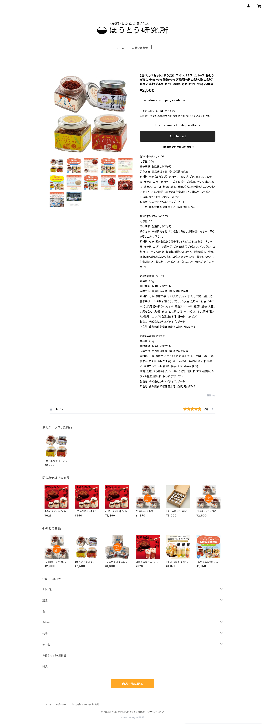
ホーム (120, 47)
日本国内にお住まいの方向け (177, 147)
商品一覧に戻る (132, 684)
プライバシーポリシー (56, 704)
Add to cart (177, 136)
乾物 (45, 633)
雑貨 (45, 666)
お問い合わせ (140, 47)
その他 (46, 644)
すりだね (47, 589)
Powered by (128, 717)
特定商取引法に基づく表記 (85, 704)
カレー (46, 622)
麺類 (45, 600)
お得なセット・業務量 (54, 655)
